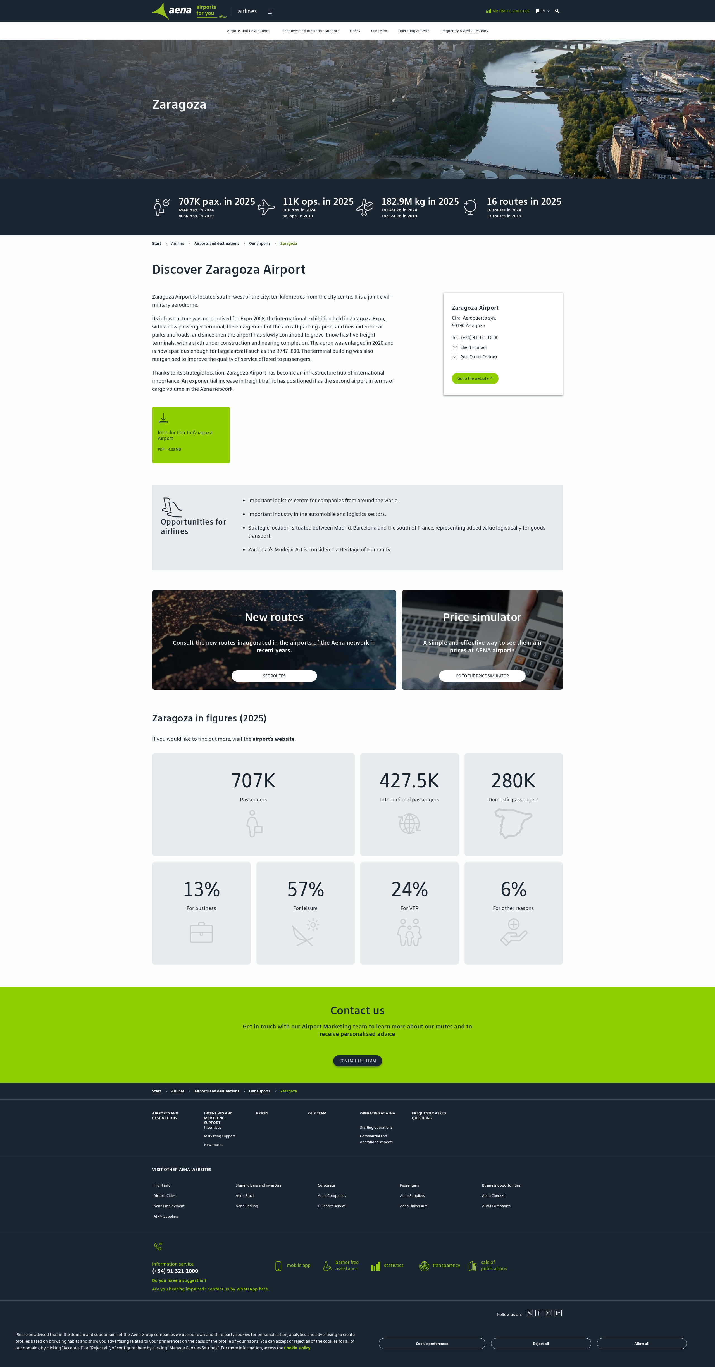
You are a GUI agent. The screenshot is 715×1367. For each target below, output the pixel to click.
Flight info (162, 1185)
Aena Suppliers (412, 1195)
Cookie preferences (432, 1343)
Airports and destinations (248, 30)
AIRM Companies (496, 1206)
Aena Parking (247, 1206)
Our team (379, 30)
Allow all (641, 1343)
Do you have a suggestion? (179, 1280)
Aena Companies (332, 1195)
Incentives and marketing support (310, 30)
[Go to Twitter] (529, 1315)
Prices (355, 30)
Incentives (212, 1127)
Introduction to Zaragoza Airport (185, 435)
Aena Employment (169, 1206)
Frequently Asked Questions (464, 30)
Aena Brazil (245, 1195)
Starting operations (376, 1127)
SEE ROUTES (274, 675)
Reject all (541, 1343)
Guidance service (332, 1206)
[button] (270, 11)
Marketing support (219, 1136)
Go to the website (473, 378)
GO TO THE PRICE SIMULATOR (482, 675)
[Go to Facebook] (539, 1315)
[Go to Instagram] (548, 1315)
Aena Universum (414, 1206)
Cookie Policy (297, 1348)
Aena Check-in (494, 1195)
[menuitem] (248, 31)
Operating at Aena (413, 30)
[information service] (210, 1250)
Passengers (409, 1185)
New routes (213, 1144)
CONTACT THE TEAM (357, 1060)
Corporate (326, 1185)
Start (156, 243)
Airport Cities (164, 1195)
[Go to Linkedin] (558, 1315)
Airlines (177, 243)
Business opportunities (501, 1185)
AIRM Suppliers (166, 1216)
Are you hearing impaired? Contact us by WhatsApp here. (210, 1289)
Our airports (259, 243)
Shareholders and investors (258, 1185)
